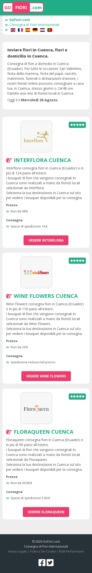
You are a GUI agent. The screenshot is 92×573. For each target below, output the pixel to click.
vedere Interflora (46, 240)
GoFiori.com (19, 19)
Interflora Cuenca (42, 160)
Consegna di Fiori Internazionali (34, 24)
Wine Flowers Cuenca (46, 295)
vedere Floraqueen (46, 512)
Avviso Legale (17, 551)
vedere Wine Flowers (46, 376)
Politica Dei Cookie (43, 551)
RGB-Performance (71, 551)
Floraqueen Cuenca (43, 431)
